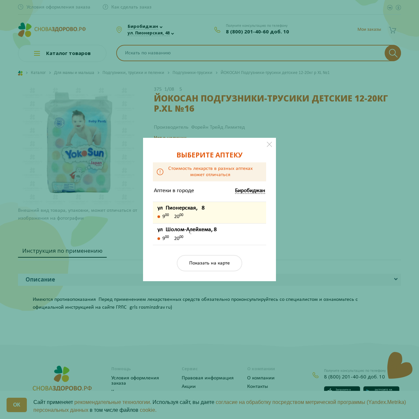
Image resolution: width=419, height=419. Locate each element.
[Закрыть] (269, 144)
